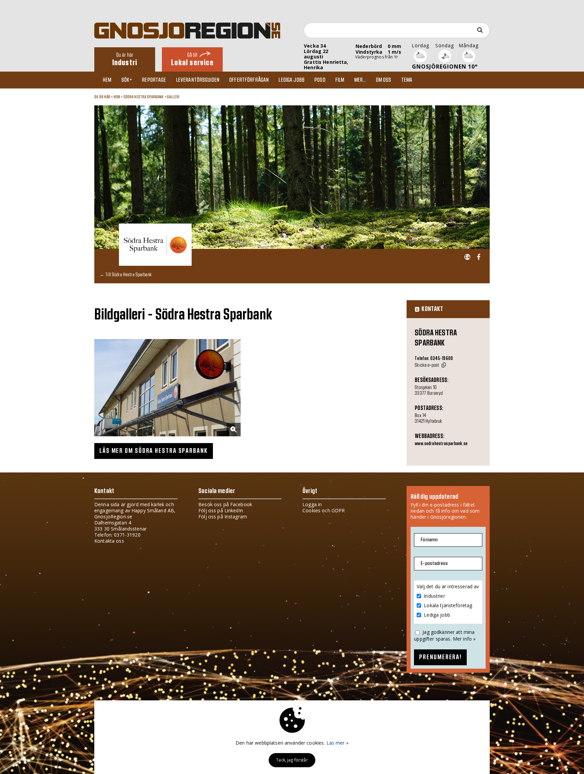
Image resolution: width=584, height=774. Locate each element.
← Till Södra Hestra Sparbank (126, 274)
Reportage (154, 80)
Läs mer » (337, 743)
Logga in (312, 504)
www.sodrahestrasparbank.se (441, 443)
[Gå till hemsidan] (467, 257)
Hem (107, 80)
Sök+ (126, 80)
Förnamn (429, 539)
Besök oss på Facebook (225, 504)
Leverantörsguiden (197, 80)
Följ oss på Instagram (222, 516)
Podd (319, 80)
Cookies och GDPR (323, 510)
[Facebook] (478, 257)
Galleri (173, 97)
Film (339, 80)
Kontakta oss (109, 541)
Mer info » (464, 639)
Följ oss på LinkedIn (220, 510)
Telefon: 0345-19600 (434, 358)
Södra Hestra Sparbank (143, 97)
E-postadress (434, 563)
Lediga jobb (291, 80)
